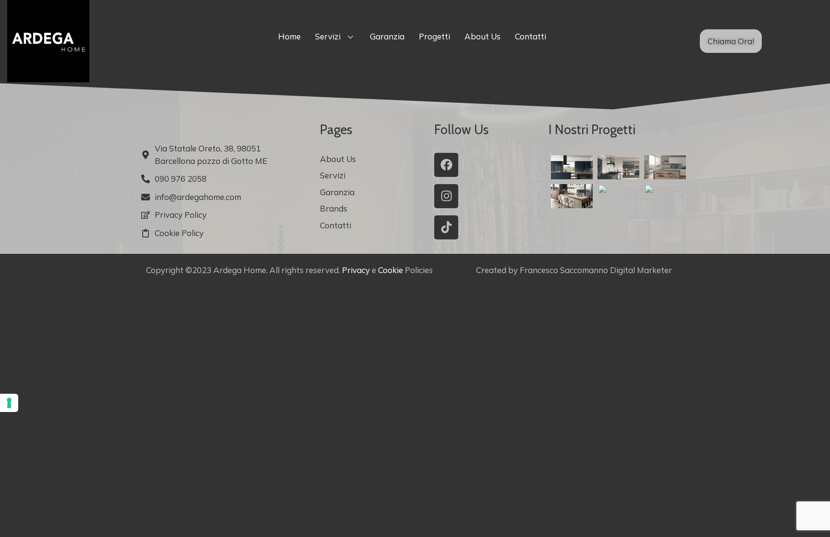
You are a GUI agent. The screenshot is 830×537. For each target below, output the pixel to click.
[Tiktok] (446, 227)
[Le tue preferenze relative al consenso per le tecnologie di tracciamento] (9, 403)
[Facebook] (446, 165)
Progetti (434, 36)
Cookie (390, 270)
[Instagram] (446, 196)
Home (289, 36)
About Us (482, 36)
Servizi (328, 36)
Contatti (530, 36)
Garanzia (387, 36)
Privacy (356, 270)
